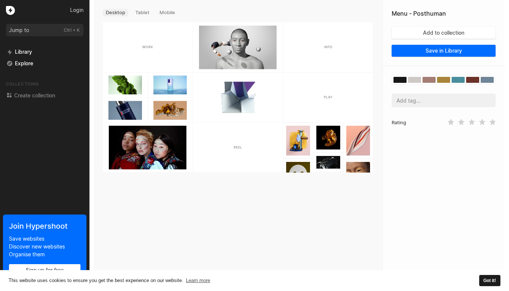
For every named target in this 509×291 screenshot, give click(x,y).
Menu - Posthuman (419, 13)
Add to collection (443, 32)
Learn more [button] (198, 280)
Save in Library (444, 50)
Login (76, 10)
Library (23, 51)
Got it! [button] (489, 280)
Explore (24, 63)
